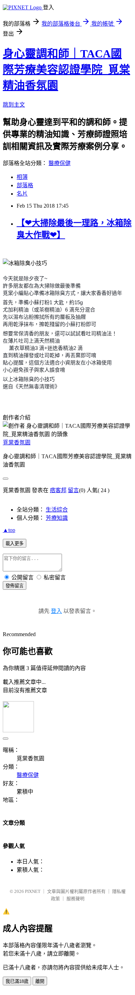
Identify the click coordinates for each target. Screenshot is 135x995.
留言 (73, 490)
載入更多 (15, 543)
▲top (9, 530)
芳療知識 (57, 518)
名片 (22, 194)
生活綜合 (57, 510)
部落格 (25, 185)
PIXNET (32, 891)
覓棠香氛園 (16, 442)
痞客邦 (58, 490)
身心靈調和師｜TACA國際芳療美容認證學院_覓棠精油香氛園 (66, 69)
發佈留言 (15, 585)
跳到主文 (14, 105)
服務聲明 (75, 898)
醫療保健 (59, 163)
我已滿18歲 (17, 981)
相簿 (22, 177)
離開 (39, 981)
